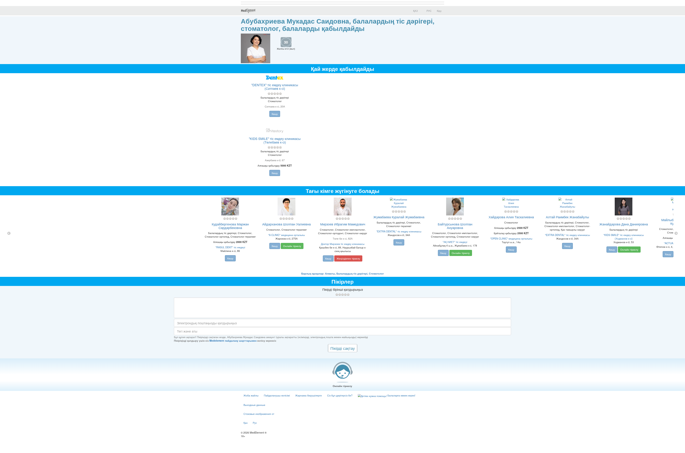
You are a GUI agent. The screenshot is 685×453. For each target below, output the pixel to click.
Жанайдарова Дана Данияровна (623, 224)
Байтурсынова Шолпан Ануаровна (455, 226)
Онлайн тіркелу (292, 246)
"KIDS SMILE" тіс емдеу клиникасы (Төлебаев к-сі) (275, 140)
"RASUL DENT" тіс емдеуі (230, 247)
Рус (255, 422)
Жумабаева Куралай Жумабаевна (398, 217)
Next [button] (676, 233)
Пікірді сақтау (342, 348)
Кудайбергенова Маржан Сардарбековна (230, 226)
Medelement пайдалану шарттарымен (233, 340)
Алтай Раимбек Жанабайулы (567, 217)
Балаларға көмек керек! (401, 395)
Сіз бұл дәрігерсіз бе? (339, 395)
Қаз (245, 422)
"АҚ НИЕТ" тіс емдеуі (455, 242)
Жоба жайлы (250, 395)
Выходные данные (254, 405)
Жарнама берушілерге (308, 395)
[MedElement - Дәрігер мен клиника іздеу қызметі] (248, 10)
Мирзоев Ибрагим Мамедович (342, 224)
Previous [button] (9, 233)
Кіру (439, 10)
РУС (429, 10)
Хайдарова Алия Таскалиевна (511, 217)
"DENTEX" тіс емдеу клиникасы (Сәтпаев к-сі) (274, 86)
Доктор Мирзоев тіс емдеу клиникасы (342, 244)
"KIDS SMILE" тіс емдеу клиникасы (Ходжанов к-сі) (623, 236)
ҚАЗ (415, 10)
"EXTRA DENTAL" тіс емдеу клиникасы (398, 231)
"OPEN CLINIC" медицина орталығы (511, 238)
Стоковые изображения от (258, 414)
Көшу (275, 114)
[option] (342, 233)
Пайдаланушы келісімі (277, 395)
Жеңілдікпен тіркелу (348, 258)
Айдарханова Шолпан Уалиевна (286, 224)
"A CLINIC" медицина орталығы (286, 235)
